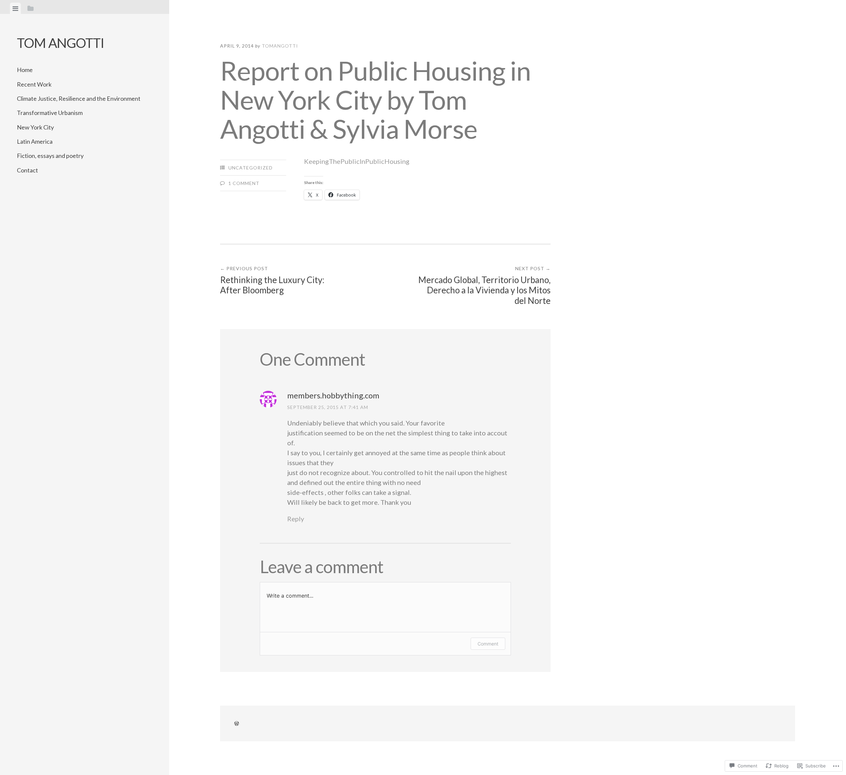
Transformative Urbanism (50, 112)
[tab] (15, 8)
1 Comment (243, 183)
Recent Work (34, 84)
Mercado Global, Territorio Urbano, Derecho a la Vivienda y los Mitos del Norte (484, 286)
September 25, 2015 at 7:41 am (327, 407)
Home (25, 69)
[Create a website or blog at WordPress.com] (236, 723)
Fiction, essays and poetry (50, 155)
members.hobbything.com (333, 395)
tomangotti (280, 46)
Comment (488, 643)
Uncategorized (250, 167)
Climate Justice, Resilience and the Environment (78, 98)
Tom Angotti (60, 43)
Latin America (35, 141)
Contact (27, 170)
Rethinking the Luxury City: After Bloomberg (272, 280)
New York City (35, 127)
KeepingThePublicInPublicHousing (356, 161)
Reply (295, 519)
